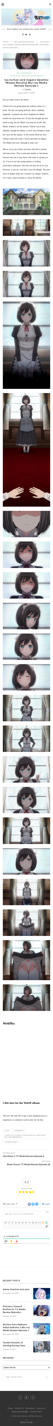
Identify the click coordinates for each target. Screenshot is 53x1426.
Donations (30, 1408)
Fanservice (19, 1130)
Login (47, 1204)
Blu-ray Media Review (24, 42)
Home (5, 42)
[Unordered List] (22, 1222)
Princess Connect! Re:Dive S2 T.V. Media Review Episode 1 (14, 1309)
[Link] (32, 1222)
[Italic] (9, 1222)
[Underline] (12, 1222)
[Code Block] (29, 1222)
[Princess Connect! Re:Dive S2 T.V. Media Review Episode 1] (41, 1310)
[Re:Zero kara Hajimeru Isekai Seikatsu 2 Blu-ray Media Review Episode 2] (41, 1328)
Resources (41, 1408)
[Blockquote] (26, 1222)
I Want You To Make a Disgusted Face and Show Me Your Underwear (25, 1136)
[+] (39, 1222)
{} (36, 1222)
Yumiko (28, 89)
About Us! (19, 1408)
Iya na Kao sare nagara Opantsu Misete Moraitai (26, 76)
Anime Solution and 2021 (16, 1289)
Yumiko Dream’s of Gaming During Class (14, 1344)
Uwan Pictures (11, 1142)
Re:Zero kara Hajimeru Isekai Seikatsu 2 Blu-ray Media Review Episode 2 (16, 1327)
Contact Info (35, 1411)
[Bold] (5, 1222)
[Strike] (15, 1222)
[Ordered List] (19, 1222)
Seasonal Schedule (20, 1411)
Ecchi (7, 1130)
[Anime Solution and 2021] (41, 1293)
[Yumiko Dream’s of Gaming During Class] (41, 1346)
